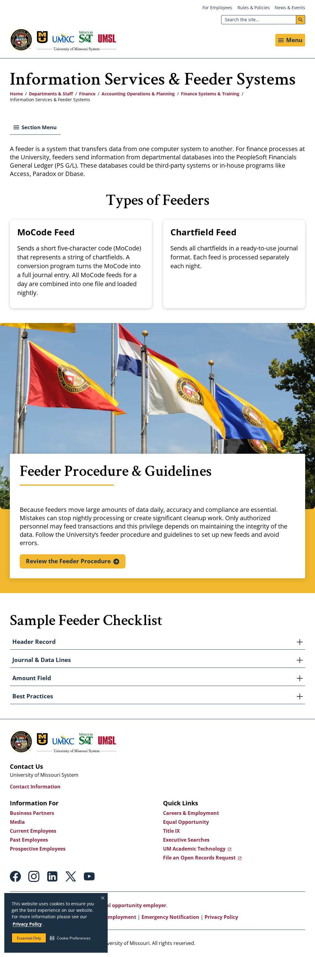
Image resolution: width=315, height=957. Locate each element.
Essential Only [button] (29, 938)
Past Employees (29, 839)
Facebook (15, 876)
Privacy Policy (27, 924)
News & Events (290, 7)
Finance (87, 94)
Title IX (171, 830)
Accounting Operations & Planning (138, 94)
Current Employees (33, 830)
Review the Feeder (68, 561)
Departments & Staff (51, 94)
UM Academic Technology (194, 848)
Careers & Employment (191, 813)
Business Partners (32, 813)
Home (16, 94)
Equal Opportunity (186, 822)
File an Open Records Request (199, 857)
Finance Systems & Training (210, 94)
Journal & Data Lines (41, 660)
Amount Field (31, 678)
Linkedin (52, 876)
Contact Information (35, 786)
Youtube (89, 876)
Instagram (33, 876)
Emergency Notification (170, 917)
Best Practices (32, 696)
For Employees (217, 7)
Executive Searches (186, 839)
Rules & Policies (253, 7)
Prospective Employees (38, 848)
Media (17, 822)
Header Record (34, 642)
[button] (70, 938)
